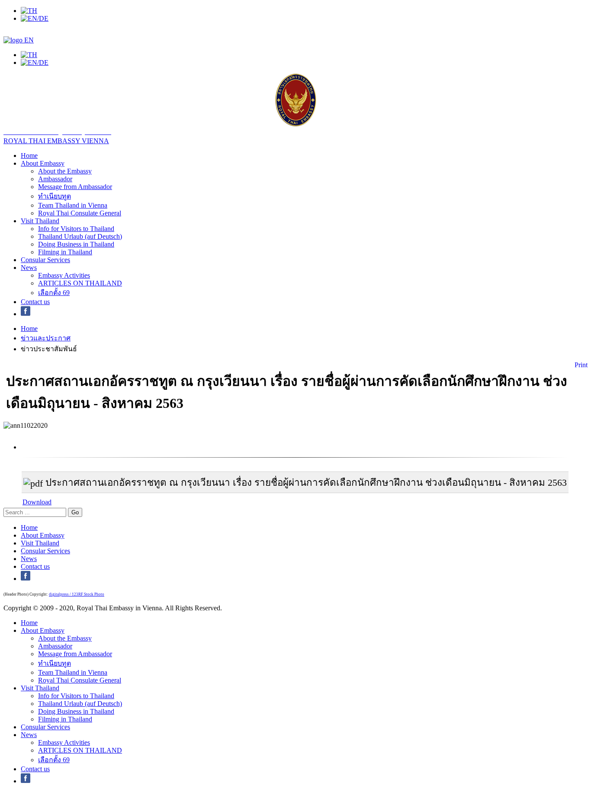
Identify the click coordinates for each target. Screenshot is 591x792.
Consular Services (45, 259)
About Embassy (42, 163)
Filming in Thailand (65, 252)
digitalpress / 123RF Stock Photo (76, 594)
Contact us (35, 301)
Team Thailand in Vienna (72, 205)
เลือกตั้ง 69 (54, 292)
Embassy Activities (64, 275)
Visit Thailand (40, 220)
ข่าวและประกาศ (46, 338)
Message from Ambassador (75, 186)
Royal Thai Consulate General (79, 213)
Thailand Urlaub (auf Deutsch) (80, 236)
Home (29, 155)
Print (581, 365)
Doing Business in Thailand (76, 244)
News (29, 267)
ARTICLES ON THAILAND (80, 283)
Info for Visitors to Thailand (76, 228)
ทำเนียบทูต (54, 196)
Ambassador (55, 179)
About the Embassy (65, 171)
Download (36, 502)
